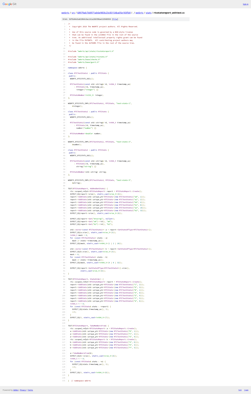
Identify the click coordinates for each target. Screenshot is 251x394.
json (246, 390)
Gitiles (15, 390)
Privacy (23, 390)
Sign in (245, 4)
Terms (30, 390)
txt (240, 390)
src (73, 12)
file (115, 19)
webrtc (65, 12)
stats (149, 12)
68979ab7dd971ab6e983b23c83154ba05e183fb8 (104, 12)
